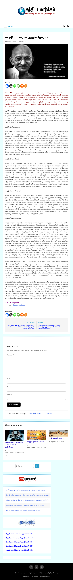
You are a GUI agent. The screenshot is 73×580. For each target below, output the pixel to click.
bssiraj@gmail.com (19, 305)
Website (9, 395)
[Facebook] (7, 86)
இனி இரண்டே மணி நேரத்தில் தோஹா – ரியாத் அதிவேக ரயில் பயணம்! (27, 495)
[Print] (22, 86)
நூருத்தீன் (53, 442)
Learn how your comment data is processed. (40, 413)
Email (8, 386)
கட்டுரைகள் (35, 576)
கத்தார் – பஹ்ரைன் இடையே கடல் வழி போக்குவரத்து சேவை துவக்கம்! (27, 500)
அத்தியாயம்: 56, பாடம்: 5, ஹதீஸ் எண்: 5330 (19, 546)
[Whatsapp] (14, 86)
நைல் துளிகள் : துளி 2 (56, 438)
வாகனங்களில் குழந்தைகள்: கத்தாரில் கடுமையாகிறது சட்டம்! (25, 505)
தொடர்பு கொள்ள (45, 576)
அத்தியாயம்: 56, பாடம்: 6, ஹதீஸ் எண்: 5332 (19, 538)
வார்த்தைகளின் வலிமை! (35, 442)
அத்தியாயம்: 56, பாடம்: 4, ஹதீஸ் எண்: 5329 (19, 550)
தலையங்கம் (26, 576)
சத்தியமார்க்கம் (11, 41)
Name (9, 378)
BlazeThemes (54, 573)
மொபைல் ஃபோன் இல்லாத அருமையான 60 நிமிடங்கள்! (14, 444)
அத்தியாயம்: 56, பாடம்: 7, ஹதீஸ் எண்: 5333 (19, 534)
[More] (25, 86)
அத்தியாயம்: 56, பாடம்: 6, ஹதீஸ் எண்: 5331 (19, 542)
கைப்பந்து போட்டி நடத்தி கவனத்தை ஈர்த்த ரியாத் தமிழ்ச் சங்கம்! (25, 490)
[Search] (37, 466)
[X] (11, 86)
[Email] (18, 86)
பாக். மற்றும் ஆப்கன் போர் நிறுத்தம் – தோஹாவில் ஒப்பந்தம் (23, 510)
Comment (10, 355)
